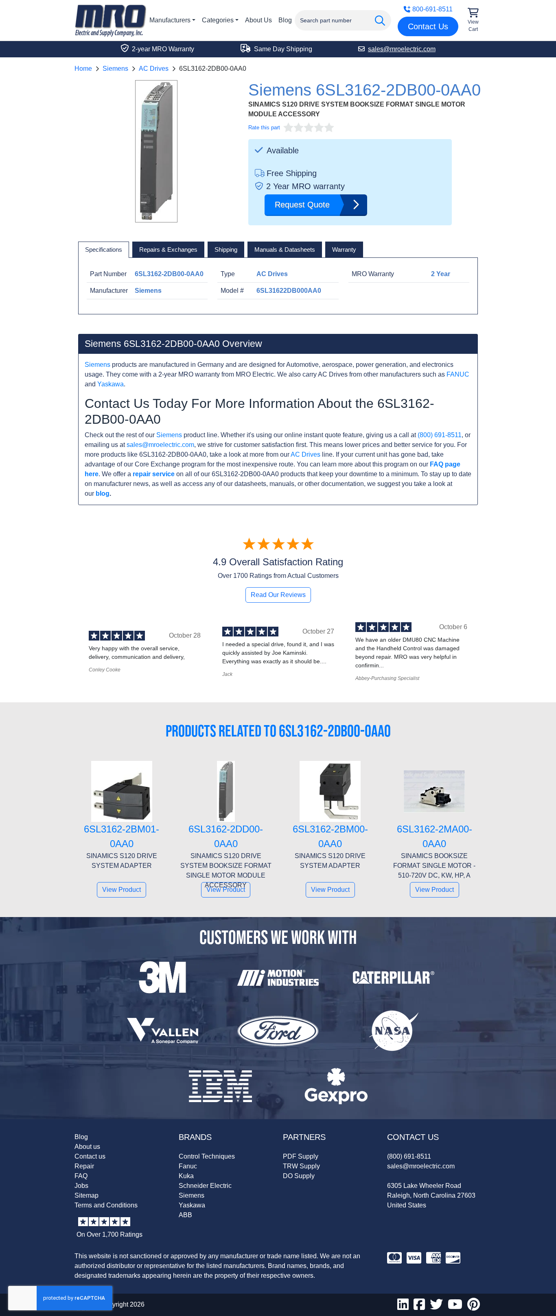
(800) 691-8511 (440, 434)
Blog (285, 20)
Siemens (115, 68)
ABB (185, 1214)
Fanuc (188, 1166)
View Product (121, 889)
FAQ (81, 1175)
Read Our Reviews (278, 594)
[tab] (103, 250)
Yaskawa (110, 384)
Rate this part (264, 127)
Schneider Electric (205, 1185)
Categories (218, 20)
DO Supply (299, 1175)
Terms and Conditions (106, 1205)
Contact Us (428, 26)
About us (87, 1146)
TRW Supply (301, 1166)
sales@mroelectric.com (160, 444)
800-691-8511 (432, 9)
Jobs (81, 1185)
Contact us (89, 1156)
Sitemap (86, 1195)
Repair (84, 1166)
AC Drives (154, 68)
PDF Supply (300, 1156)
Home (83, 68)
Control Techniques (207, 1156)
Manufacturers (169, 20)
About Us (258, 20)
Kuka (186, 1175)
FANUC (458, 374)
